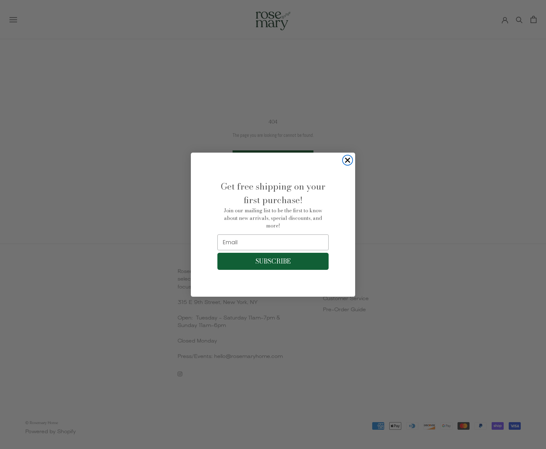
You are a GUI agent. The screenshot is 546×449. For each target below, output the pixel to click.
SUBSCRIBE (273, 261)
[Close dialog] (348, 160)
